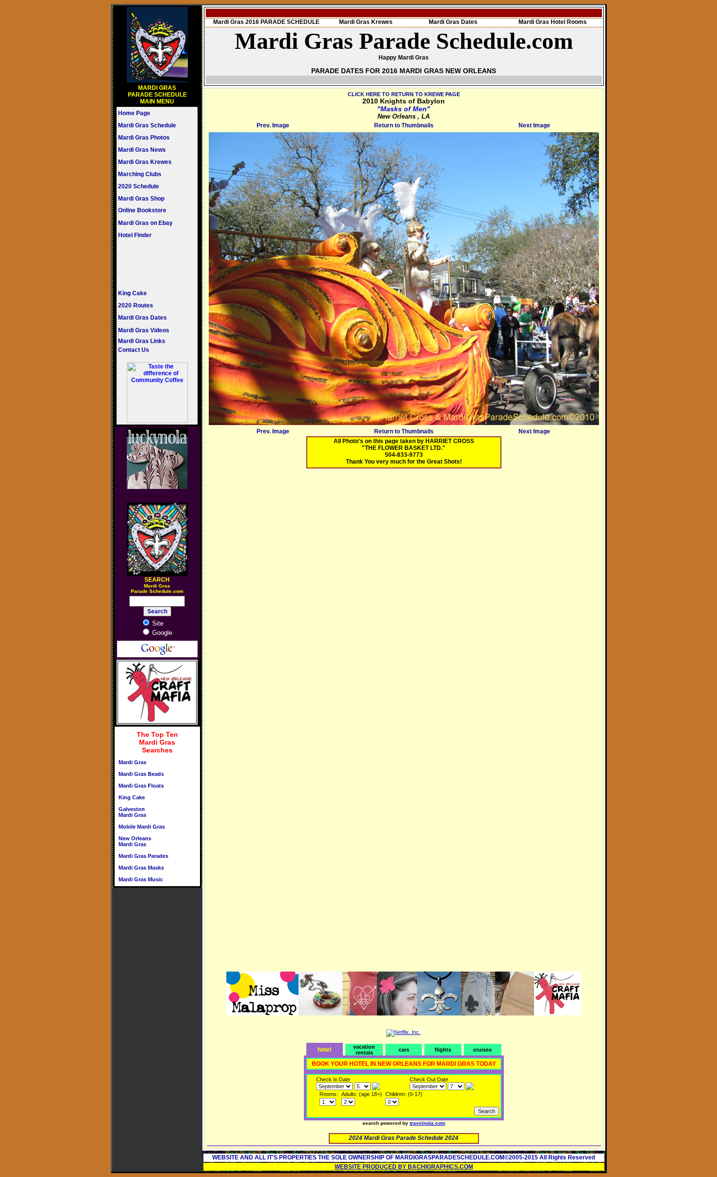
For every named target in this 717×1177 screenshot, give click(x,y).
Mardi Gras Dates (142, 317)
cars (403, 1050)
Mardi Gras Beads (141, 774)
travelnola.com (427, 1123)
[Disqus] (403, 598)
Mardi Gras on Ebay (145, 223)
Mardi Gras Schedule (147, 125)
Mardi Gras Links (141, 341)
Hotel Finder (135, 235)
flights (443, 1050)
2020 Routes (135, 305)
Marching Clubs (139, 174)
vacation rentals (364, 1049)
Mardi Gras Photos (144, 137)
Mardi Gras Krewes (145, 162)
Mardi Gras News (142, 149)
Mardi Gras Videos (143, 330)
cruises (482, 1050)
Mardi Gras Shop (141, 198)
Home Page (134, 113)
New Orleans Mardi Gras (135, 841)
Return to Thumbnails (404, 125)
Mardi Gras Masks (141, 868)
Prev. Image (273, 125)
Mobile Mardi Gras (142, 827)
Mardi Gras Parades (143, 856)
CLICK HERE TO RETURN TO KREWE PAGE (404, 94)
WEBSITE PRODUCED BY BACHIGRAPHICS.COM (404, 1166)
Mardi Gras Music (141, 879)
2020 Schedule (138, 186)
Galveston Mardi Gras (132, 812)
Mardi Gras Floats (141, 786)
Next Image (534, 125)
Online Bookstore (142, 210)
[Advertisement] (147, 264)
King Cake (132, 293)
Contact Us (133, 349)
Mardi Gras (132, 762)
